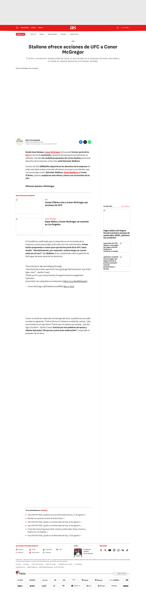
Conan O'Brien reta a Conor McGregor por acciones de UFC (66, 204)
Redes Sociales (52, 34)
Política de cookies (51, 564)
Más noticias (125, 206)
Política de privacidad (37, 564)
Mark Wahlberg (71, 172)
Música (42, 34)
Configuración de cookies (65, 564)
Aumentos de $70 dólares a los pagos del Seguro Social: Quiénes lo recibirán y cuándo (110, 247)
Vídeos (40, 27)
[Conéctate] (117, 27)
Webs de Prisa (121, 573)
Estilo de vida (74, 34)
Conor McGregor (52, 152)
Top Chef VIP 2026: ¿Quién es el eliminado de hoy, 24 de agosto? (54, 522)
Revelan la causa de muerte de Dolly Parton (45, 518)
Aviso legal (26, 564)
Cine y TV (33, 34)
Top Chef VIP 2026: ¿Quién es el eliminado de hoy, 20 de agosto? (54, 525)
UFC (73, 41)
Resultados (25, 27)
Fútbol (33, 27)
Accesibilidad (78, 564)
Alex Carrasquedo (33, 140)
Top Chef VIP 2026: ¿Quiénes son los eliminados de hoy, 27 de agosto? (56, 514)
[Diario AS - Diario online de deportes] (73, 27)
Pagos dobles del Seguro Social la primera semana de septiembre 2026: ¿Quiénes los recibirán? (116, 234)
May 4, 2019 (69, 286)
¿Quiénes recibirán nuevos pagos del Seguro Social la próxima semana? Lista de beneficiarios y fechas (110, 263)
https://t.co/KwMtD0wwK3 (75, 281)
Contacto (18, 564)
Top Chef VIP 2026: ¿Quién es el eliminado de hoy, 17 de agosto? (54, 535)
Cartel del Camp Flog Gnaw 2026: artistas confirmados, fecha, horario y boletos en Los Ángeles (57, 530)
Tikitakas (44, 510)
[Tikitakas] (21, 34)
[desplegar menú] (17, 27)
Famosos (63, 34)
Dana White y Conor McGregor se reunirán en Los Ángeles (67, 223)
